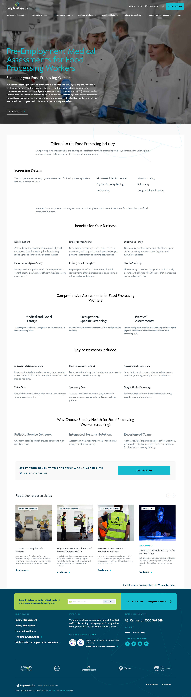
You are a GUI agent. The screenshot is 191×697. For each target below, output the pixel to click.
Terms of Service (64, 690)
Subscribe (109, 601)
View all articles (167, 585)
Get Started (16, 111)
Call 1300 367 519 (36, 473)
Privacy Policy (52, 690)
